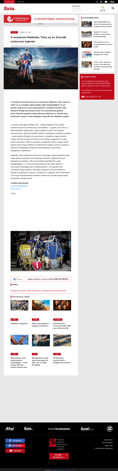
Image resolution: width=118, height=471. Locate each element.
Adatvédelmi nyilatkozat (104, 448)
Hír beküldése (107, 443)
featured (14, 291)
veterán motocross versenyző (54, 291)
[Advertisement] (41, 213)
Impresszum (108, 440)
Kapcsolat (21, 2)
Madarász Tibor (25, 291)
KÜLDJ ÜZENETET (91, 97)
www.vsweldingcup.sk (19, 186)
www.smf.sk (16, 189)
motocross (36, 291)
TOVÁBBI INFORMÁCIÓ (58, 456)
